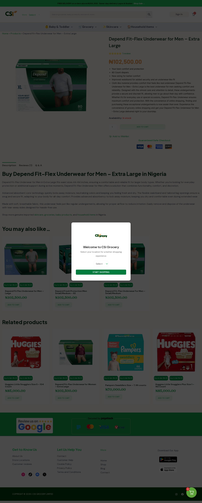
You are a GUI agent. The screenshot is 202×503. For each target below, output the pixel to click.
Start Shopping (101, 272)
